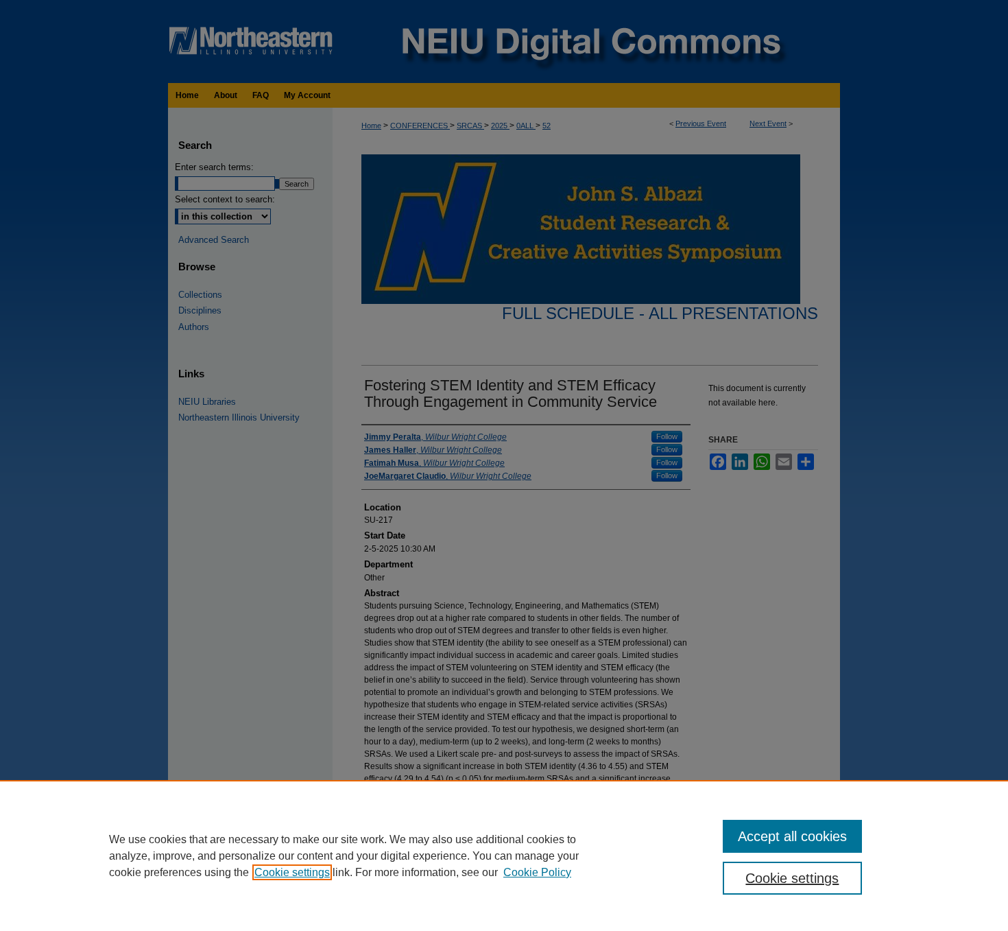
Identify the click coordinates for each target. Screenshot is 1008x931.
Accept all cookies (792, 836)
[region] (504, 855)
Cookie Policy (537, 872)
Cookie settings (292, 872)
